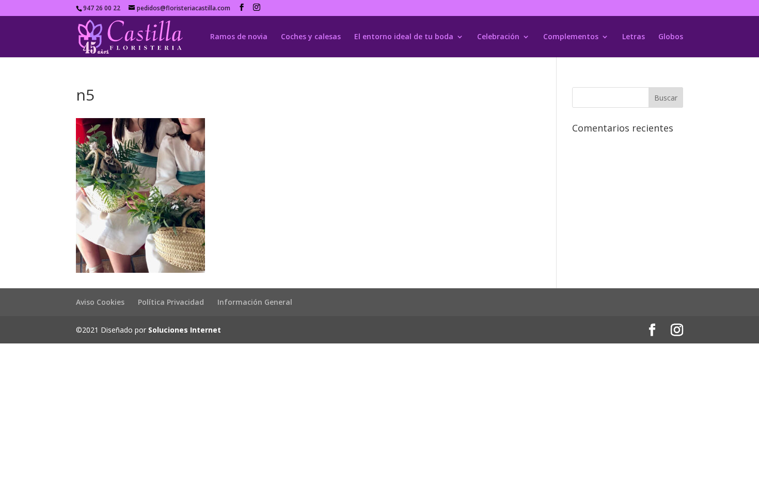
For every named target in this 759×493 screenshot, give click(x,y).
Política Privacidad (171, 302)
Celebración (498, 37)
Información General (254, 302)
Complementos (570, 37)
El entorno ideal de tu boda (403, 37)
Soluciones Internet (184, 330)
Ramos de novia (238, 37)
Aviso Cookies (100, 302)
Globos (670, 37)
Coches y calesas (311, 37)
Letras (633, 37)
